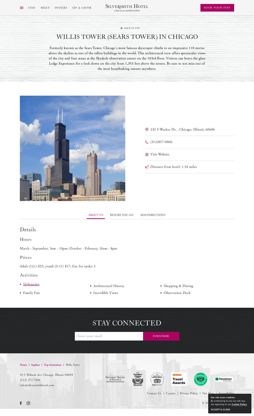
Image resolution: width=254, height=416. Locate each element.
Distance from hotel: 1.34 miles (173, 167)
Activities (29, 275)
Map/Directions (153, 215)
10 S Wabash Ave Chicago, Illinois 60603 (46, 375)
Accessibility (226, 393)
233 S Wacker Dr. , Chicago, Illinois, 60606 (182, 129)
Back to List (132, 28)
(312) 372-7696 (30, 380)
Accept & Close (220, 409)
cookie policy (239, 404)
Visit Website (159, 154)
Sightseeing (31, 284)
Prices (25, 257)
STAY (32, 7)
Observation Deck (177, 293)
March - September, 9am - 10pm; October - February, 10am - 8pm (68, 248)
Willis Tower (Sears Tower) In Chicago (127, 37)
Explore (35, 365)
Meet (45, 7)
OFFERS (61, 7)
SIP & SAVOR (82, 7)
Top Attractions (52, 365)
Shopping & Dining (178, 286)
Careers (170, 393)
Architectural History (108, 286)
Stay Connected (127, 323)
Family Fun (31, 293)
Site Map (208, 393)
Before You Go (121, 215)
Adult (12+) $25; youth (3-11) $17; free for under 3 (58, 266)
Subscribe (161, 336)
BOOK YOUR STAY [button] (217, 7)
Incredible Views (105, 293)
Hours (26, 239)
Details (28, 230)
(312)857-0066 (161, 142)
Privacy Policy (189, 393)
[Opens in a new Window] (115, 379)
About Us (95, 215)
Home (23, 365)
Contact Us (154, 393)
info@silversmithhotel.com (37, 385)
